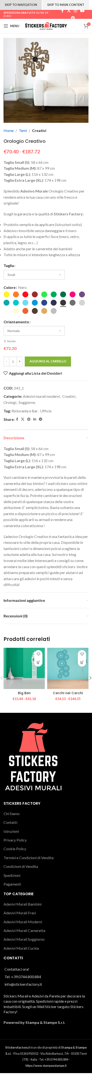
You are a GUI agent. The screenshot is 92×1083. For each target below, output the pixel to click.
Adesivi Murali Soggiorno (24, 939)
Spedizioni (12, 875)
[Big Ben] (24, 668)
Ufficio (46, 411)
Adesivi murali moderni (41, 396)
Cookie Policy (15, 848)
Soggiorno (27, 402)
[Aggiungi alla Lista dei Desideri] (38, 654)
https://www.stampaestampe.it (46, 1065)
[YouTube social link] (82, 10)
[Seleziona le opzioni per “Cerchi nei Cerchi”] (82, 662)
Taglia (9, 265)
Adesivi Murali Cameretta (24, 930)
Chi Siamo (12, 813)
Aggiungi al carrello (47, 361)
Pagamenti (12, 884)
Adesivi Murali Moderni (23, 921)
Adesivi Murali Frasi (20, 913)
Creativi (39, 130)
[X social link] (68, 10)
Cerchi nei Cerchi (68, 693)
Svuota (11, 341)
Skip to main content (65, 5)
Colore (10, 287)
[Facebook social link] (62, 10)
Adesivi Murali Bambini (23, 904)
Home (9, 130)
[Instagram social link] (75, 10)
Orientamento (16, 322)
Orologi (10, 402)
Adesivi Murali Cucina (21, 948)
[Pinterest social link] (73, 17)
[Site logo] (46, 25)
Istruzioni (11, 831)
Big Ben (24, 693)
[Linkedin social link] (35, 419)
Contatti (10, 822)
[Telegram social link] (41, 419)
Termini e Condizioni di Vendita (29, 857)
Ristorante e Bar (25, 411)
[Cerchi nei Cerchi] (67, 668)
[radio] (6, 294)
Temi (23, 130)
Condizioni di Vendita (21, 866)
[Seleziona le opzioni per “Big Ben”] (38, 662)
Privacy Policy (15, 840)
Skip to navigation (21, 5)
